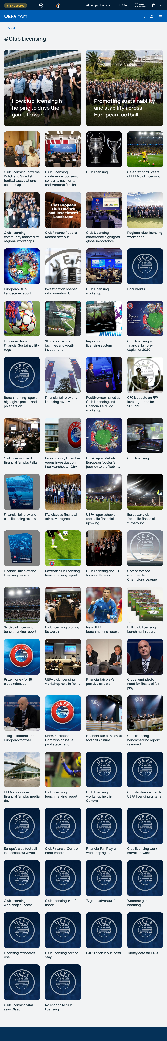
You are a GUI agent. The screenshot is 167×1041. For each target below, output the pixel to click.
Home (15, 16)
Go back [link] (11, 28)
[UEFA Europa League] (58, 5)
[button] (159, 16)
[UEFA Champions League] (41, 5)
